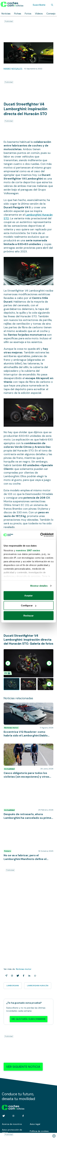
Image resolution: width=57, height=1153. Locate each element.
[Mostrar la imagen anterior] (7, 663)
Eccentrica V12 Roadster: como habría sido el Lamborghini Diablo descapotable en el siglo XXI (27, 707)
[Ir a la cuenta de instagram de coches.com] (13, 1116)
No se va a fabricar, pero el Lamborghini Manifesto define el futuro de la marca (25, 829)
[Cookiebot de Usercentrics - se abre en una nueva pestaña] (41, 535)
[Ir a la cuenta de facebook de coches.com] (23, 1116)
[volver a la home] (13, 1107)
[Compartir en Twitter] (17, 976)
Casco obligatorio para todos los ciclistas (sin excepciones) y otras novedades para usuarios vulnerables (27, 748)
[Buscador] (52, 5)
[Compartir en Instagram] (11, 976)
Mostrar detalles (39, 585)
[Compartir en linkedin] (29, 976)
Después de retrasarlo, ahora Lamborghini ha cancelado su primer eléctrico (27, 788)
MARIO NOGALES (13, 68)
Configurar (27, 605)
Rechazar (28, 615)
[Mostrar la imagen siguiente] (49, 663)
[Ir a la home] (12, 4)
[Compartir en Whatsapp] (34, 976)
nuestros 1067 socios (28, 550)
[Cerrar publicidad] (54, 1136)
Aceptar (28, 595)
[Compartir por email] (6, 976)
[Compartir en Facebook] (23, 976)
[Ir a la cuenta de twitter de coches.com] (4, 1116)
